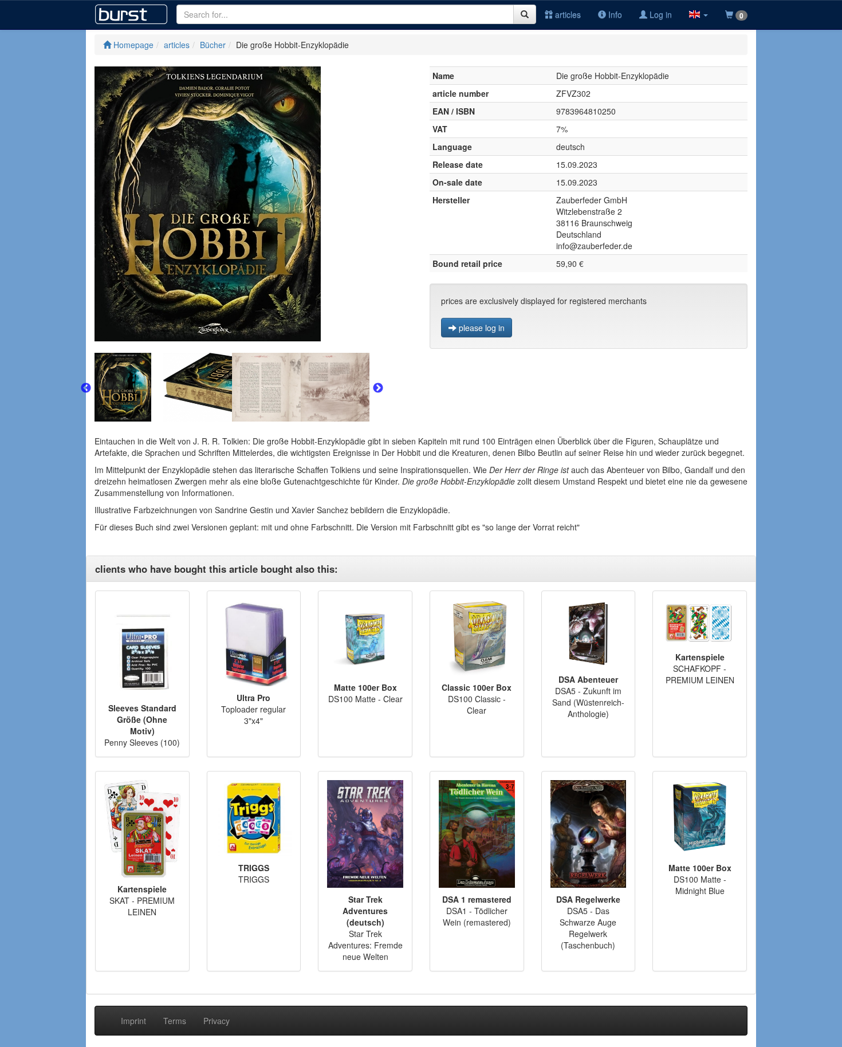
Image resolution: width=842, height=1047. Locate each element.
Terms (174, 1020)
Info (614, 14)
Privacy (216, 1020)
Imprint (133, 1020)
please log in (481, 327)
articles (567, 14)
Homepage (132, 44)
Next (378, 388)
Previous (86, 388)
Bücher (213, 44)
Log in (659, 14)
